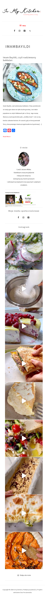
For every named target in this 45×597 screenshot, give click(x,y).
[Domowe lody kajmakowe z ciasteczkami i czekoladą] (24, 475)
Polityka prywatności (29, 590)
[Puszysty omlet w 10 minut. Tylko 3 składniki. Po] (24, 401)
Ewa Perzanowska (26, 592)
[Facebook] (14, 31)
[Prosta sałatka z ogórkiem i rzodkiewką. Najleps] (24, 251)
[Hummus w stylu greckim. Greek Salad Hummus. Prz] (24, 438)
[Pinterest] (24, 31)
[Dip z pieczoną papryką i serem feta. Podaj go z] (24, 550)
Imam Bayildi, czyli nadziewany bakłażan (19, 59)
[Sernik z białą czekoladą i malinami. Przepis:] (24, 326)
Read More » (7, 136)
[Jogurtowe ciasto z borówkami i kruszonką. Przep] (24, 288)
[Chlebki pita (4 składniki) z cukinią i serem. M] (24, 513)
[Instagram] (19, 31)
